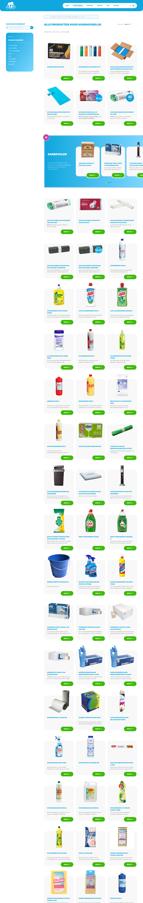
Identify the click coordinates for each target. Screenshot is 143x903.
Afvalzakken (12, 59)
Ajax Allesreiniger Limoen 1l (121, 311)
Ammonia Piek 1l (53, 401)
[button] (106, 182)
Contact (116, 5)
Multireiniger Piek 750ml (56, 762)
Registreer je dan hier (91, 17)
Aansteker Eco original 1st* (90, 67)
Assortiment (77, 5)
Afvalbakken (12, 61)
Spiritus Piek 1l (116, 898)
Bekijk (66, 78)
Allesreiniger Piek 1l (87, 356)
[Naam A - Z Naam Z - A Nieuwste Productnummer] (130, 24)
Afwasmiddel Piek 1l (118, 265)
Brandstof (11, 64)
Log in (47, 17)
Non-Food (56, 32)
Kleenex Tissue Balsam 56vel (90, 717)
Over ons (90, 5)
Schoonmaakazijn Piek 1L (57, 808)
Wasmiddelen (12, 48)
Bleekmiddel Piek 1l (86, 401)
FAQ (108, 5)
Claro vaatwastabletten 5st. (90, 446)
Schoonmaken (12, 45)
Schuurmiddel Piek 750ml (57, 853)
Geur (9, 56)
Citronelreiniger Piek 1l (56, 446)
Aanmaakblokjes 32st (55, 67)
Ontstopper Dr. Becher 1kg (89, 762)
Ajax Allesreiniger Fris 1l (89, 311)
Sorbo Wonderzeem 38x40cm (90, 898)
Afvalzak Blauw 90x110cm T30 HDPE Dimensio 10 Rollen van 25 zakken (122, 69)
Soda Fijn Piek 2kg (85, 853)
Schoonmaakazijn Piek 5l (89, 808)
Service (99, 5)
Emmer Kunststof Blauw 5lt (58, 582)
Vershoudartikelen (14, 50)
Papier (10, 53)
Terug (11, 36)
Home (67, 5)
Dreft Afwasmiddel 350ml (89, 536)
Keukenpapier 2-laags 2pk (57, 717)
